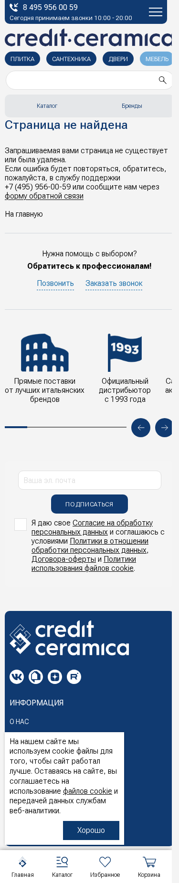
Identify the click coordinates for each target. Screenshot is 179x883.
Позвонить (55, 283)
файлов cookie (87, 791)
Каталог (47, 106)
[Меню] (155, 12)
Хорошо (91, 830)
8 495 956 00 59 (50, 7)
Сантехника (71, 59)
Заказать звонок (113, 283)
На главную (24, 214)
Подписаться (89, 504)
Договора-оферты (64, 559)
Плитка (22, 59)
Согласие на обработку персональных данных (92, 527)
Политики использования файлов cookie (84, 564)
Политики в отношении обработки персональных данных (90, 545)
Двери (118, 59)
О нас (19, 721)
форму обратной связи (44, 195)
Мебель (157, 59)
